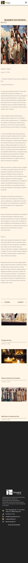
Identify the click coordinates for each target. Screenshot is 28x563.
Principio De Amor (6, 340)
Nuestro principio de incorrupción (10, 378)
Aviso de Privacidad (14, 524)
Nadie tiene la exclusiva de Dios (10, 416)
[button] (26, 2)
